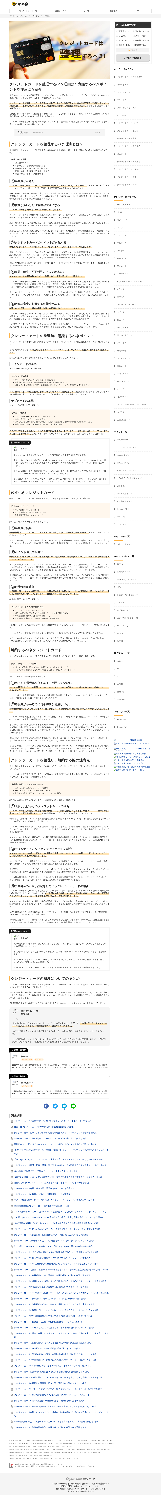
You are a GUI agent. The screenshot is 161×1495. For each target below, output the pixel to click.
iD (118, 676)
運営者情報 (75, 1484)
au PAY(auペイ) (123, 610)
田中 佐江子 (26, 1083)
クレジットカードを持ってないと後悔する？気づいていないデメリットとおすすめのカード (55, 1258)
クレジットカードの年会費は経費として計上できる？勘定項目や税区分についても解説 (53, 1316)
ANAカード (122, 258)
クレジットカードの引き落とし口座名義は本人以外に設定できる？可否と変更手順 (51, 1287)
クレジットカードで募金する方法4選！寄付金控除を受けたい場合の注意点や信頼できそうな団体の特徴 (61, 1269)
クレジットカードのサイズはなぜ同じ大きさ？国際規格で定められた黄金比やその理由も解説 (56, 1252)
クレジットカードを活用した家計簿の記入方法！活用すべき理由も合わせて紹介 (50, 1383)
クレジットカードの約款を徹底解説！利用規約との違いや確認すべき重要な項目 (50, 1427)
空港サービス (124, 45)
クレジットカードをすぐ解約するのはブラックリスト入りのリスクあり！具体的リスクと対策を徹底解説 (61, 1292)
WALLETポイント (124, 463)
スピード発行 (141, 36)
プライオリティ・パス (126, 108)
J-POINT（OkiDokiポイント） (130, 478)
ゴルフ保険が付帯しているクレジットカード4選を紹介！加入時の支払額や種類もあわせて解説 (57, 1223)
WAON (120, 684)
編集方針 (105, 1484)
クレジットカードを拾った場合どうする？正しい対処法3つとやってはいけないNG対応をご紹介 (57, 1229)
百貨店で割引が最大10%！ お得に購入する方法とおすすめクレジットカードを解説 (51, 1182)
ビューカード (122, 320)
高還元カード (124, 31)
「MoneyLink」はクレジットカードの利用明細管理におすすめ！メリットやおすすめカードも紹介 (58, 1159)
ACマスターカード (125, 381)
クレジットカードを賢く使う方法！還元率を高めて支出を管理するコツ (46, 1188)
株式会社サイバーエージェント (58, 1466)
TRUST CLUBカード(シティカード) (132, 404)
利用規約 (63, 1486)
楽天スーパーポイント (126, 447)
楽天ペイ (121, 564)
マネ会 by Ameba (22, 1443)
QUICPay (121, 699)
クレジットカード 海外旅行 (128, 161)
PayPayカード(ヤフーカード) (129, 281)
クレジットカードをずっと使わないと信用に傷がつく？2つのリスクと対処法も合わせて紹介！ (57, 1263)
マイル (140, 11)
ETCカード (122, 115)
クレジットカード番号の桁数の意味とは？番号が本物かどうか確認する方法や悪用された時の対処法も (60, 1165)
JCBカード (121, 212)
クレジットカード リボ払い (128, 169)
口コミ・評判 (60, 11)
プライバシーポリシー (93, 1486)
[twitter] (55, 1106)
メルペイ (121, 602)
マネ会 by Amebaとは (60, 1484)
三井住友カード (123, 204)
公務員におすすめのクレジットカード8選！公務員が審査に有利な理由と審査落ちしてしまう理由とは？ (61, 1217)
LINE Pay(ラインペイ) (126, 579)
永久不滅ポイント (124, 493)
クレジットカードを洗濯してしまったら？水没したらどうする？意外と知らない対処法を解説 (56, 1310)
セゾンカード (122, 312)
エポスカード (122, 297)
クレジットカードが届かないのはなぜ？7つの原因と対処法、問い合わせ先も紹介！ (52, 1395)
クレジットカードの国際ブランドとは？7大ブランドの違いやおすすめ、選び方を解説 (53, 1121)
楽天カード (122, 266)
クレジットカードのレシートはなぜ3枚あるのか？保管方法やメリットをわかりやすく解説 (55, 1406)
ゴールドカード (123, 84)
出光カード (122, 350)
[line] (73, 1106)
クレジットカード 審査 (126, 138)
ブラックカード (123, 100)
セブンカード (122, 397)
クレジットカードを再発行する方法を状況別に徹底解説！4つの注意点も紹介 (49, 1321)
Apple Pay (121, 719)
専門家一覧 (86, 1484)
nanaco (120, 661)
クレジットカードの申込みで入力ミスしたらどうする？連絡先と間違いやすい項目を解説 (54, 1327)
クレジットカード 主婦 (126, 184)
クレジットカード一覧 (27, 11)
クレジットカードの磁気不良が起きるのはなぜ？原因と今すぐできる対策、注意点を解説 (54, 1304)
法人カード (122, 154)
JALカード (121, 250)
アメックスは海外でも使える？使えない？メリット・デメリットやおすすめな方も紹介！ (54, 1200)
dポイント (121, 516)
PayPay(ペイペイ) (124, 572)
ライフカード (122, 327)
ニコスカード (122, 373)
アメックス (122, 227)
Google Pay (122, 727)
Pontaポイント (123, 509)
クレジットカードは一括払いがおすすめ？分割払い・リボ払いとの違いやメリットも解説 (54, 1240)
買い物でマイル (142, 31)
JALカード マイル (124, 544)
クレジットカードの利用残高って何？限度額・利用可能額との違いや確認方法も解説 (52, 1275)
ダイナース (122, 235)
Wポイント (123, 40)
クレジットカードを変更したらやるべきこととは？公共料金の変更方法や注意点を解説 (53, 1342)
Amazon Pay (122, 625)
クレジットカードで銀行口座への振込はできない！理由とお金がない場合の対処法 (51, 1234)
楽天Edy (120, 691)
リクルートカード (124, 335)
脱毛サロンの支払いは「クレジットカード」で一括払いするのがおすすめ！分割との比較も (55, 1144)
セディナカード (123, 358)
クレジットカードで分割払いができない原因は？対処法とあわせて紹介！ (47, 1348)
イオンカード (122, 274)
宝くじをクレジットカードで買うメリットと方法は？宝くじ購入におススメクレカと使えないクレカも (60, 1211)
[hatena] (64, 1106)
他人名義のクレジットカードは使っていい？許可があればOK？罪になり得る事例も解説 (53, 1246)
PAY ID (120, 641)
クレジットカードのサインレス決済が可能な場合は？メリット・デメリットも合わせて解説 (55, 1132)
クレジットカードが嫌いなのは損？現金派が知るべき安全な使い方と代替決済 (49, 1400)
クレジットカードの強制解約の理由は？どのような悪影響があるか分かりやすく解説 (52, 1371)
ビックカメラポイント (126, 470)
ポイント (88, 11)
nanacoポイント (124, 455)
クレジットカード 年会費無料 (129, 77)
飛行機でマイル (142, 40)
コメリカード (122, 412)
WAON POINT (123, 440)
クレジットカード (23, 16)
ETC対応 (122, 36)
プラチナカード (123, 92)
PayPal (120, 633)
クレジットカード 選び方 (127, 131)
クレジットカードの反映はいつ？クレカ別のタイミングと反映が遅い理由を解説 (50, 1298)
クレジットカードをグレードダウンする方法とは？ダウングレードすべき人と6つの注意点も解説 (58, 1389)
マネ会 (11, 16)
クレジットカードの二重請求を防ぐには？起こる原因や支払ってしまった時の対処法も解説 (55, 1360)
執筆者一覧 (96, 1484)
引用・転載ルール (75, 1486)
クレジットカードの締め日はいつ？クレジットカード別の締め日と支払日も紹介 (50, 1138)
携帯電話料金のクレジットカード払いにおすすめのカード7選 (41, 1205)
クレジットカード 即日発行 (128, 146)
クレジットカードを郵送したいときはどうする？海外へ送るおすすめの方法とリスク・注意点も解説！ (60, 1281)
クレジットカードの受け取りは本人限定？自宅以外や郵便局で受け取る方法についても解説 (55, 1354)
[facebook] (46, 1106)
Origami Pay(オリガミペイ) (128, 595)
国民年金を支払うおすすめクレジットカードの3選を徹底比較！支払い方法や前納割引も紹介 (56, 1421)
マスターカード (123, 243)
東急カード (122, 366)
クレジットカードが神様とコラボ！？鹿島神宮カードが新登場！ (43, 1194)
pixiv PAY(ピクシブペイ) (127, 618)
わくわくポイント (124, 501)
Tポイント (121, 524)
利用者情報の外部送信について (68, 1489)
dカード (120, 389)
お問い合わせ (99, 1489)
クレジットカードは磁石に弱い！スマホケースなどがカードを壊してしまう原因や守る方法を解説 (58, 1377)
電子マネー (114, 11)
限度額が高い (141, 45)
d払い (119, 587)
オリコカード (122, 289)
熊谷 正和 (25, 1056)
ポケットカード (123, 343)
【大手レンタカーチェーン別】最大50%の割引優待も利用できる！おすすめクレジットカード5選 (58, 1176)
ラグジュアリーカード (126, 304)
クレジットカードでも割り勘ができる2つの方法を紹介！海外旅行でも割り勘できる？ (53, 1366)
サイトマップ (87, 1489)
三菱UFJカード (123, 420)
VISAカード (122, 220)
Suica (119, 668)
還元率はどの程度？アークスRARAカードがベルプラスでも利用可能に (46, 1171)
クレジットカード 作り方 (127, 123)
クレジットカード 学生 (126, 177)
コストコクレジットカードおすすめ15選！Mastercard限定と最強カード (46, 1127)
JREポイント (122, 486)
